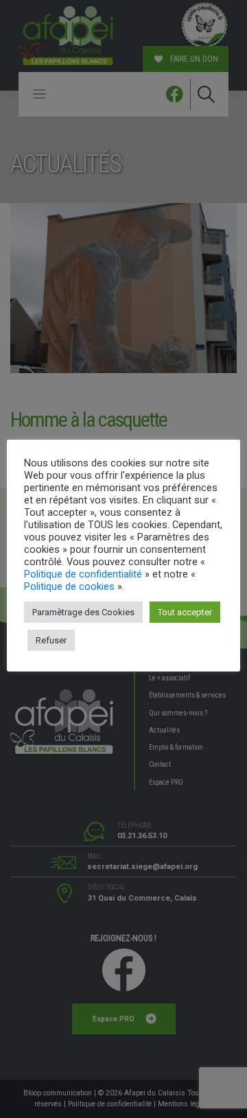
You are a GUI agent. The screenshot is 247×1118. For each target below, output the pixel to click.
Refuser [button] (51, 640)
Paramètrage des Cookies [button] (83, 612)
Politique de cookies (69, 586)
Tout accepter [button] (185, 612)
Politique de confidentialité (83, 574)
